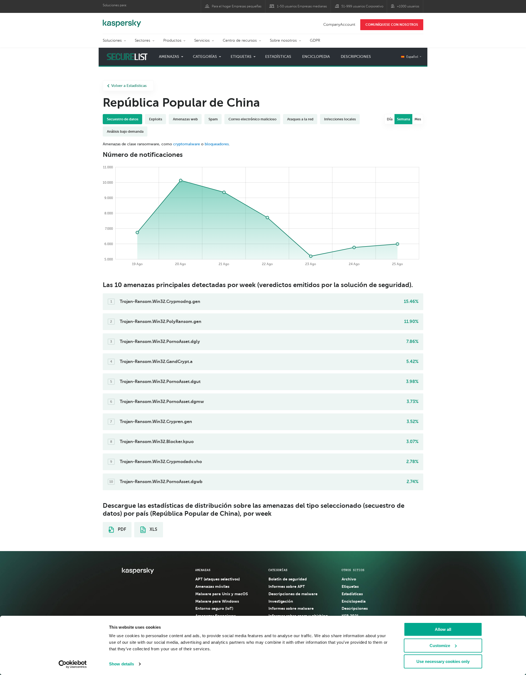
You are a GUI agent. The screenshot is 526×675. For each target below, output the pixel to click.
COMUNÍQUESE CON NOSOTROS (391, 25)
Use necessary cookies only (443, 661)
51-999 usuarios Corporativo (362, 6)
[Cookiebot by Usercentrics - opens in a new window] (73, 664)
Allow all (443, 629)
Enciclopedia (316, 57)
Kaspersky (122, 20)
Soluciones (112, 40)
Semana (403, 119)
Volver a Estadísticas (129, 86)
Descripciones (356, 57)
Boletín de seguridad (287, 579)
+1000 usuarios (408, 6)
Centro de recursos (240, 40)
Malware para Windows (217, 601)
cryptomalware (186, 144)
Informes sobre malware (291, 608)
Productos (172, 40)
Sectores (142, 40)
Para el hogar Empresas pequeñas (236, 6)
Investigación (280, 601)
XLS (152, 529)
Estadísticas (278, 57)
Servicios (202, 40)
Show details (121, 664)
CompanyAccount (339, 24)
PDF (121, 529)
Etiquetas (350, 586)
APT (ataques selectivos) (217, 579)
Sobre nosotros (283, 40)
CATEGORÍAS (278, 570)
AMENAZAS (203, 570)
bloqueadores (217, 144)
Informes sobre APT (286, 586)
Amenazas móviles (212, 586)
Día (390, 119)
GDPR (315, 40)
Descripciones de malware (293, 594)
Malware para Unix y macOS (221, 594)
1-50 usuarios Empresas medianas (302, 6)
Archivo (349, 579)
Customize (440, 645)
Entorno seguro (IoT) (214, 608)
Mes (417, 119)
